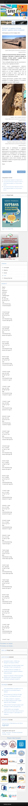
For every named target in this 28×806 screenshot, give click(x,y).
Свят (5, 275)
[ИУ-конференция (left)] (9, 246)
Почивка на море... (7, 646)
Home (8, 734)
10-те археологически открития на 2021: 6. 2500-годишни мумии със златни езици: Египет (13, 183)
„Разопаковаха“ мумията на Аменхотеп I (12, 180)
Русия (5, 273)
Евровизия (13, 723)
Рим (3, 723)
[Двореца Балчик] (14, 22)
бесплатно (7, 723)
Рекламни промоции (17, 732)
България (6, 267)
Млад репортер (8, 278)
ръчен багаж (19, 723)
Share (3, 164)
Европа (6, 270)
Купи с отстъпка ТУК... (8, 229)
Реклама (4, 734)
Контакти (8, 732)
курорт (5, 724)
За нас (3, 732)
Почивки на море (6, 643)
